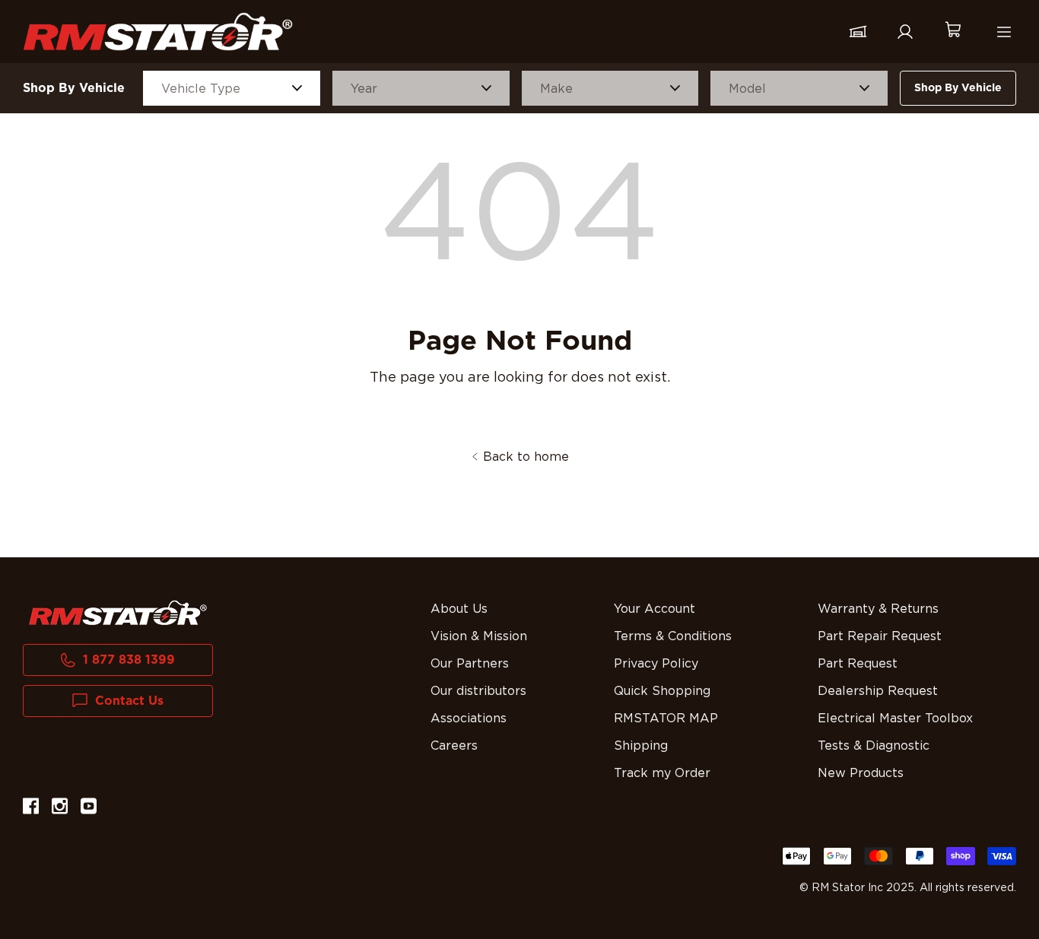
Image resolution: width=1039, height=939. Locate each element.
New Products (861, 773)
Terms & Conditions (673, 636)
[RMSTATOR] (158, 31)
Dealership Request (878, 691)
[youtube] (89, 809)
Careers (454, 746)
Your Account (654, 609)
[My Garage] (858, 32)
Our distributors (478, 691)
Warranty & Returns (878, 609)
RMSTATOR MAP (666, 718)
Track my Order (662, 773)
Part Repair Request (880, 636)
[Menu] (1004, 32)
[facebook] (31, 809)
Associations (469, 718)
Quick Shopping (662, 691)
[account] (905, 32)
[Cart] (952, 31)
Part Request (858, 664)
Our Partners (470, 664)
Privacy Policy (656, 664)
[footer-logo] (118, 613)
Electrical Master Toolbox (895, 718)
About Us (459, 609)
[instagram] (60, 809)
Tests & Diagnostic (873, 746)
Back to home (526, 457)
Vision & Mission (479, 636)
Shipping (641, 746)
